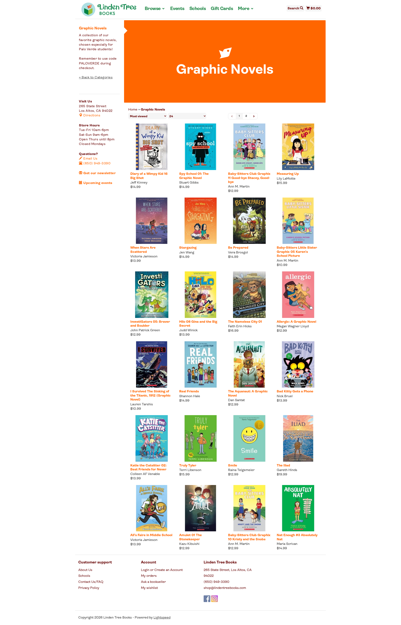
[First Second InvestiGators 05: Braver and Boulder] (151, 294)
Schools (197, 8)
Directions (91, 115)
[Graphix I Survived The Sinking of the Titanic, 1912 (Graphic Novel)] (151, 364)
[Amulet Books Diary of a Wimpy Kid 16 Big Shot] (151, 146)
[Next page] (254, 116)
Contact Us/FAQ (90, 582)
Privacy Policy (88, 588)
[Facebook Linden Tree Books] (207, 598)
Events (177, 8)
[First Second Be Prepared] (249, 221)
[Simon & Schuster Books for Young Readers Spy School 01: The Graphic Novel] (200, 146)
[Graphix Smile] (249, 438)
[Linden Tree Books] (108, 11)
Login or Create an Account (162, 570)
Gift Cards (222, 8)
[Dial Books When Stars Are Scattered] (151, 221)
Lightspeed (162, 617)
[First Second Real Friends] (200, 364)
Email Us (89, 158)
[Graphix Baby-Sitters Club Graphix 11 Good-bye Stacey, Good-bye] (249, 146)
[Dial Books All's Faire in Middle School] (151, 508)
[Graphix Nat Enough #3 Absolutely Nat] (298, 508)
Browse (155, 8)
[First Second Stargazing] (200, 221)
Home (132, 109)
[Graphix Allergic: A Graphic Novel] (298, 294)
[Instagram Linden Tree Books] (214, 598)
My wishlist (149, 588)
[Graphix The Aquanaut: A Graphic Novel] (249, 364)
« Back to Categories (96, 77)
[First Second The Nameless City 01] (249, 294)
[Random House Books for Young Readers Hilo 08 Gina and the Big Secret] (200, 294)
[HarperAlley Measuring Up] (298, 146)
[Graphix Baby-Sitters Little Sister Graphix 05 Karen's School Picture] (298, 221)
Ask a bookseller (153, 582)
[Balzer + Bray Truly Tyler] (200, 438)
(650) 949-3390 (96, 163)
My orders (149, 576)
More (246, 8)
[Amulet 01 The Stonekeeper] (200, 508)
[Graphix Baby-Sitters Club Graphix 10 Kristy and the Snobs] (249, 508)
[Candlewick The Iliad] (298, 438)
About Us (85, 570)
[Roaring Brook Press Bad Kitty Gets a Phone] (298, 364)
